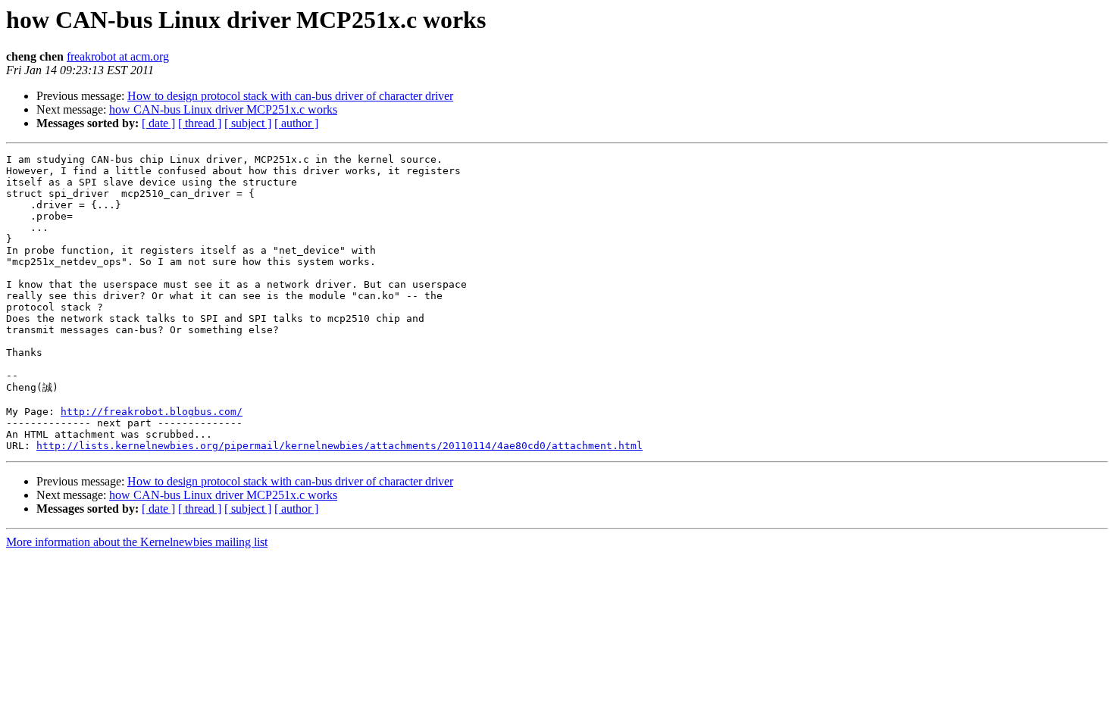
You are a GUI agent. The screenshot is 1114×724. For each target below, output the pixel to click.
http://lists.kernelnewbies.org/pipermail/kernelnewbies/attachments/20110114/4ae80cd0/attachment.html (339, 445)
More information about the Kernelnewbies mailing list (137, 541)
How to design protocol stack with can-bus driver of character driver (290, 95)
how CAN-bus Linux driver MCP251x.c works (223, 109)
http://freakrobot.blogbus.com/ (152, 411)
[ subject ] (247, 123)
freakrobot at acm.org (118, 56)
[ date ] (158, 123)
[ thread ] (199, 123)
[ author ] (296, 123)
